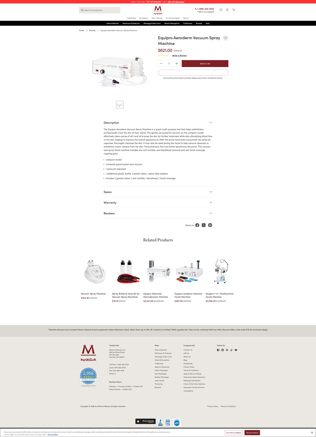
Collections (159, 363)
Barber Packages (162, 377)
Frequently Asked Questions (194, 377)
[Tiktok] (231, 350)
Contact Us (188, 350)
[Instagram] (222, 350)
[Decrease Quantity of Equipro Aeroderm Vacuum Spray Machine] (161, 63)
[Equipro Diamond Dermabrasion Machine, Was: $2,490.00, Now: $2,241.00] (158, 271)
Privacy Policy (189, 367)
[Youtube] (236, 350)
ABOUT (186, 18)
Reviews (158, 387)
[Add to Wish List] (225, 38)
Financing (158, 384)
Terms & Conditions (191, 370)
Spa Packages (160, 374)
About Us (187, 356)
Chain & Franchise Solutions (194, 384)
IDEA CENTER (157, 18)
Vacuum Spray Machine (93, 293)
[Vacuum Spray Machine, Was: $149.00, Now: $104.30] (95, 271)
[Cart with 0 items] (234, 10)
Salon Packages (161, 370)
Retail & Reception (162, 360)
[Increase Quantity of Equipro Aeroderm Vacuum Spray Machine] (177, 63)
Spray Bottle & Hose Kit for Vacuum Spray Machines (126, 295)
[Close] (312, 432)
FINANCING (131, 18)
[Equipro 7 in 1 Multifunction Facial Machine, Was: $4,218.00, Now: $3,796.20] (220, 271)
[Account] (227, 10)
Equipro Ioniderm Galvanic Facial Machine (188, 295)
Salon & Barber (161, 350)
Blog (185, 360)
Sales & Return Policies (192, 374)
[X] (203, 225)
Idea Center (159, 380)
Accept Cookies (252, 432)
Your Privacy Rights (233, 432)
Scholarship (188, 363)
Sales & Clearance (162, 367)
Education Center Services (194, 387)
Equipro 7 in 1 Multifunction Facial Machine (220, 295)
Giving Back (188, 391)
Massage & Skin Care (163, 356)
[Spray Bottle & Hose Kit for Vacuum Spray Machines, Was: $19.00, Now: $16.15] (127, 271)
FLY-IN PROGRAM (173, 18)
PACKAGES (143, 18)
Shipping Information (192, 380)
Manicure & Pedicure (163, 353)
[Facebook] (197, 225)
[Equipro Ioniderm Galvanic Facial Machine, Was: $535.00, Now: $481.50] (189, 271)
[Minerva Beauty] (158, 10)
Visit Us (186, 353)
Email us (112, 373)
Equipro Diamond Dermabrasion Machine (155, 295)
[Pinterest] (210, 225)
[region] (158, 432)
